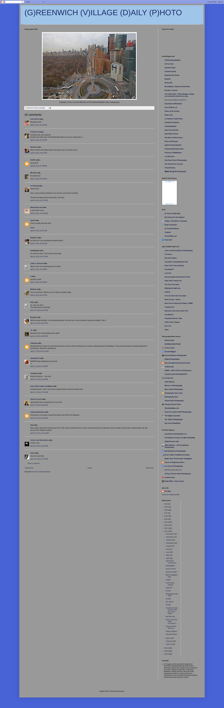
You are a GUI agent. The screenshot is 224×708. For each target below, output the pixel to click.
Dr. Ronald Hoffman (172, 229)
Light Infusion (169, 382)
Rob (31, 425)
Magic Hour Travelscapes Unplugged (178, 459)
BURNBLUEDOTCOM (172, 344)
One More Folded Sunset (174, 138)
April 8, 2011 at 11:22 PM (39, 200)
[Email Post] (49, 108)
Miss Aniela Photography (174, 389)
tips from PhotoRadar (172, 423)
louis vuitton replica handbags (41, 386)
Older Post (149, 468)
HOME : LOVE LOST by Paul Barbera (178, 370)
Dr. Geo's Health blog (172, 213)
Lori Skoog (34, 186)
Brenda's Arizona (171, 90)
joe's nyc (168, 326)
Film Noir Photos (171, 258)
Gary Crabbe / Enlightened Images (177, 455)
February (169, 641)
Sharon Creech (35, 399)
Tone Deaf (168, 240)
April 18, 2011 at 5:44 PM (39, 446)
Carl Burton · (169, 315)
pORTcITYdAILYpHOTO (173, 145)
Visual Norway (170, 168)
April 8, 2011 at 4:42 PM (38, 125)
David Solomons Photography (176, 355)
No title (168, 580)
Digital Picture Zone (172, 441)
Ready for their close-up (171, 627)
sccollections (169, 156)
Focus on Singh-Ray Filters (174, 462)
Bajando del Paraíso (172, 75)
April (168, 558)
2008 (166, 654)
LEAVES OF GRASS (172, 122)
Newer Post (29, 468)
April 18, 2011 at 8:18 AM (39, 418)
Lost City (168, 273)
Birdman (33, 289)
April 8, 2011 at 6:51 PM (38, 153)
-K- (31, 330)
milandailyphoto (170, 126)
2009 (166, 651)
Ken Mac (167, 491)
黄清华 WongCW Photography (175, 171)
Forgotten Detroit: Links (173, 318)
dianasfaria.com (36, 207)
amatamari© (35, 358)
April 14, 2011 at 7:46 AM (39, 392)
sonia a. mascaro (36, 263)
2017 (166, 513)
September (170, 543)
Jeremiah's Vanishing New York (176, 262)
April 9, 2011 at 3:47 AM (38, 231)
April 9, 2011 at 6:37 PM (38, 295)
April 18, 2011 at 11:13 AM (39, 433)
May (167, 555)
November (170, 537)
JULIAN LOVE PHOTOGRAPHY (176, 374)
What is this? (170, 204)
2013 (166, 525)
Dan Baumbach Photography (175, 451)
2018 (166, 510)
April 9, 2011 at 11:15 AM (39, 256)
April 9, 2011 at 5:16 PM (38, 282)
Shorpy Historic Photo (173, 404)
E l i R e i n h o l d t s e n (173, 470)
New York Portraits (171, 130)
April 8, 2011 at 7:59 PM (38, 166)
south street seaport (170, 584)
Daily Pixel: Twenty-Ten (173, 281)
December (170, 534)
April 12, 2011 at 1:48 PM (39, 379)
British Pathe (169, 340)
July (167, 549)
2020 (166, 504)
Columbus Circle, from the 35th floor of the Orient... (172, 610)
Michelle (33, 173)
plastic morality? (171, 572)
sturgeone (34, 373)
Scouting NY (169, 269)
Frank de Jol (34, 132)
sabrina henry (170, 477)
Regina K (33, 238)
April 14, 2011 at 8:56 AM (39, 405)
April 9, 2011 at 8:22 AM (38, 243)
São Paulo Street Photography (176, 160)
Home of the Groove (172, 111)
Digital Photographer (172, 359)
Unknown (33, 343)
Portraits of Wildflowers (173, 153)
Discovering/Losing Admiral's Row (177, 277)
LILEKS (167, 292)
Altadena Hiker (170, 68)
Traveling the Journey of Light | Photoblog (180, 438)
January (169, 644)
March (168, 638)
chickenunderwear (37, 412)
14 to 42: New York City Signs (175, 296)
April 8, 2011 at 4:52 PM (38, 140)
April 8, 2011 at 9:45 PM (38, 179)
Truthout (168, 232)
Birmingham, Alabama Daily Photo (177, 86)
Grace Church (171, 569)
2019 (166, 507)
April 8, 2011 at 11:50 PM (39, 213)
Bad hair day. (170, 616)
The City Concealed (172, 284)
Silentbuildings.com (172, 408)
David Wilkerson (171, 236)
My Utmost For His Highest (174, 217)
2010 (166, 648)
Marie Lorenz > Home (172, 299)
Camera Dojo (169, 348)
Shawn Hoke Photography (174, 401)
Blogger (121, 691)
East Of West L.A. (171, 107)
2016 (166, 516)
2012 (166, 528)
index (167, 330)
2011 (166, 531)
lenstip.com (169, 378)
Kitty (32, 302)
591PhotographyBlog (172, 60)
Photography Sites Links (174, 393)
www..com (169, 181)
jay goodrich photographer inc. (176, 434)
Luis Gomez (34, 119)
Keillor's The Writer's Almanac (176, 221)
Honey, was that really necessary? (171, 621)
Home (90, 468)
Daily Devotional (171, 225)
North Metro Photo (171, 134)
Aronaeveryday (170, 71)
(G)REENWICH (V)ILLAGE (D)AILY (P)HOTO (103, 12)
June (168, 552)
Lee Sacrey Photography (174, 466)
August (168, 546)
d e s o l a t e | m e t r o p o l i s (175, 100)
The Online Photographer (174, 419)
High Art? (169, 588)
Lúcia (32, 453)
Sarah (32, 220)
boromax (33, 147)
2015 (166, 519)
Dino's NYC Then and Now (174, 266)
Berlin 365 (168, 83)
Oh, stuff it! (169, 602)
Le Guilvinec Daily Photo (174, 119)
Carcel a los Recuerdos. (39, 440)
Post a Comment (33, 463)
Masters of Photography (173, 385)
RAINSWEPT (170, 566)
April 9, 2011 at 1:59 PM (38, 269)
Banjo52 (33, 317)
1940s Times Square (172, 322)
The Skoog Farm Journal (174, 164)
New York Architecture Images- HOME (179, 303)
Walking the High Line (172, 288)
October (169, 540)
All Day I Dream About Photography (178, 474)
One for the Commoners (171, 562)
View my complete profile (171, 495)
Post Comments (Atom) (42, 472)
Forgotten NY (169, 307)
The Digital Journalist (172, 416)
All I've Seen (169, 64)
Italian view (169, 115)
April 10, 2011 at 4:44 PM (39, 310)
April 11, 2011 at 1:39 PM (39, 366)
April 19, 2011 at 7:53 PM (39, 459)
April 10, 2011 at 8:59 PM (39, 336)
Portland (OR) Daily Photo (174, 149)
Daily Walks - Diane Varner (174, 481)
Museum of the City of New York (176, 311)
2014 (166, 522)
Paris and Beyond (171, 141)
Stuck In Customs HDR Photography (178, 412)
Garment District (171, 634)
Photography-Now (171, 397)
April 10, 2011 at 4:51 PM (39, 323)
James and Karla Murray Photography (179, 250)
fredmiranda (169, 367)
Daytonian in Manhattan (173, 104)
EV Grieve (168, 254)
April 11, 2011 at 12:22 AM (39, 351)
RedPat (33, 160)
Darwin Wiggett (170, 352)
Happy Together (171, 631)
